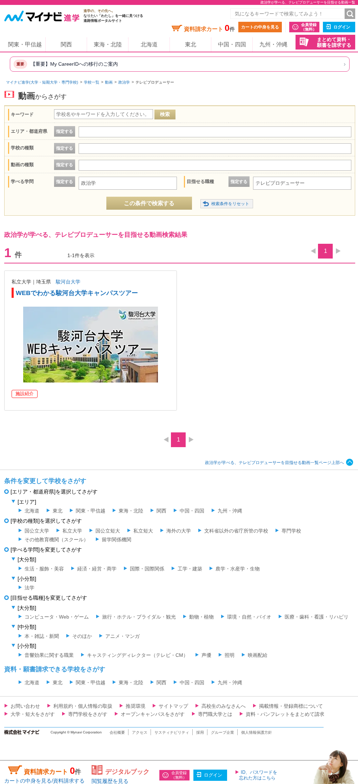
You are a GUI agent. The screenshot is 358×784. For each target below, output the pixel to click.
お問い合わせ (25, 706)
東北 (190, 44)
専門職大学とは (215, 714)
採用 (200, 732)
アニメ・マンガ (122, 636)
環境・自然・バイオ (249, 617)
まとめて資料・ (334, 42)
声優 (206, 655)
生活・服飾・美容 (44, 568)
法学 (29, 587)
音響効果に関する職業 (49, 655)
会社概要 (117, 732)
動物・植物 (201, 617)
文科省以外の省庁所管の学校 (236, 531)
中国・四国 (232, 44)
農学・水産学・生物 (238, 568)
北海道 (149, 44)
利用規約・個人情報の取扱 (82, 706)
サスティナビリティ (171, 732)
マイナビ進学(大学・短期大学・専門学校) (42, 82)
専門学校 (291, 531)
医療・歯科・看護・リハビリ (317, 617)
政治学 (124, 82)
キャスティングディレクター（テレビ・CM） (137, 655)
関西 (66, 44)
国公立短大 (107, 531)
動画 (109, 82)
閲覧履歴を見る (110, 781)
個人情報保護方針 (256, 732)
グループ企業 (222, 732)
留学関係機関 (116, 539)
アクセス (139, 732)
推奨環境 (135, 706)
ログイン (341, 27)
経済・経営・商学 (97, 568)
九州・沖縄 (273, 44)
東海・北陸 (108, 44)
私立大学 (72, 531)
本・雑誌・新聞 (42, 636)
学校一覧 (91, 82)
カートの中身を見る (260, 27)
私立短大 (143, 531)
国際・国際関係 (147, 568)
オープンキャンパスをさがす (153, 714)
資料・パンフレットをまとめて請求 (285, 714)
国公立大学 (37, 531)
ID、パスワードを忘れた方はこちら (258, 775)
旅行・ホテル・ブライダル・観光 (139, 617)
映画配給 (257, 655)
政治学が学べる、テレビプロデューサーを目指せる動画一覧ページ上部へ (274, 462)
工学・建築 (190, 568)
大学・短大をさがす (33, 714)
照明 (229, 655)
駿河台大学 (68, 282)
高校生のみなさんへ (223, 706)
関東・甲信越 (25, 44)
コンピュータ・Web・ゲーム (57, 617)
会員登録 (309, 26)
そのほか (82, 636)
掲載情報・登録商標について (291, 706)
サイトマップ (173, 706)
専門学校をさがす (87, 714)
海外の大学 (178, 531)
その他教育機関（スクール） (56, 539)
